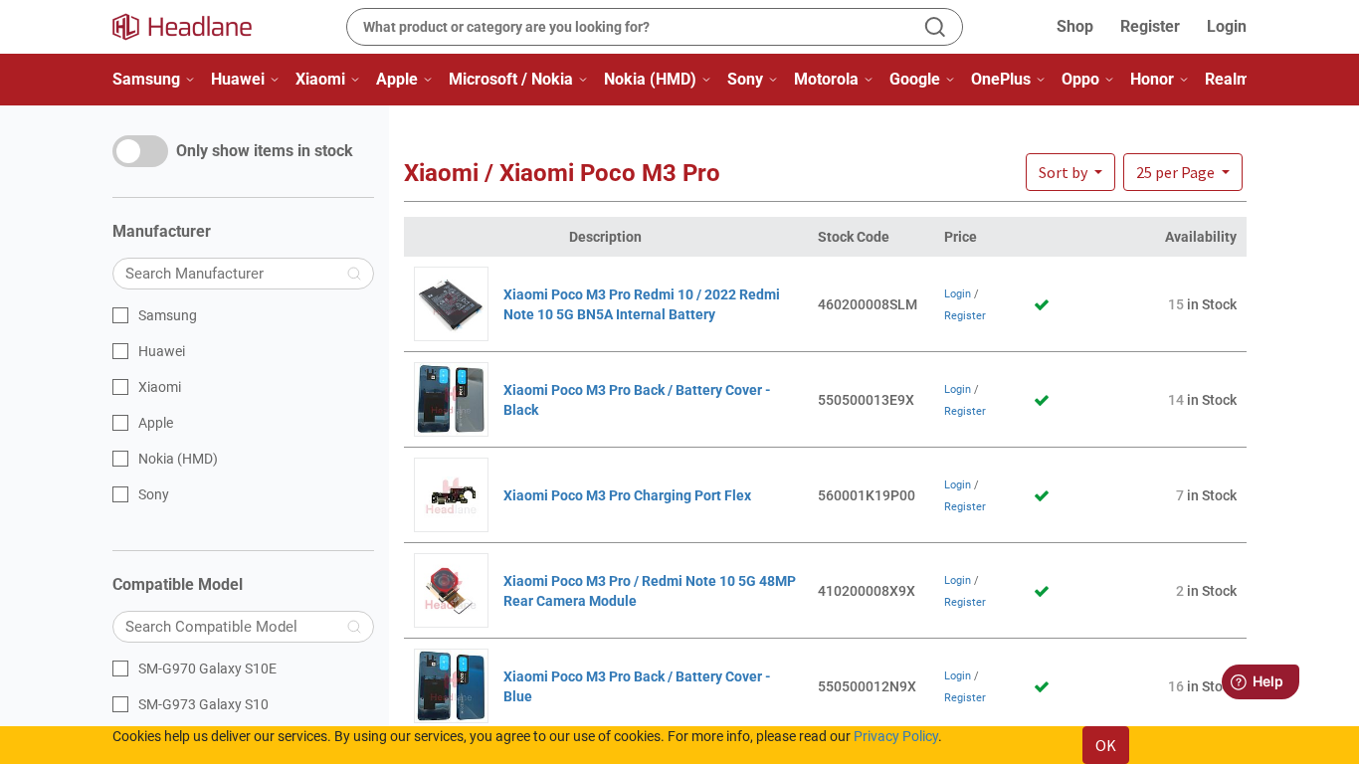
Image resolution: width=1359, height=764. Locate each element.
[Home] (194, 27)
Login (1227, 26)
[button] (1183, 172)
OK (1105, 745)
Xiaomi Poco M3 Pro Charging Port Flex (627, 495)
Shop (1075, 26)
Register (1150, 26)
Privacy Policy (896, 736)
